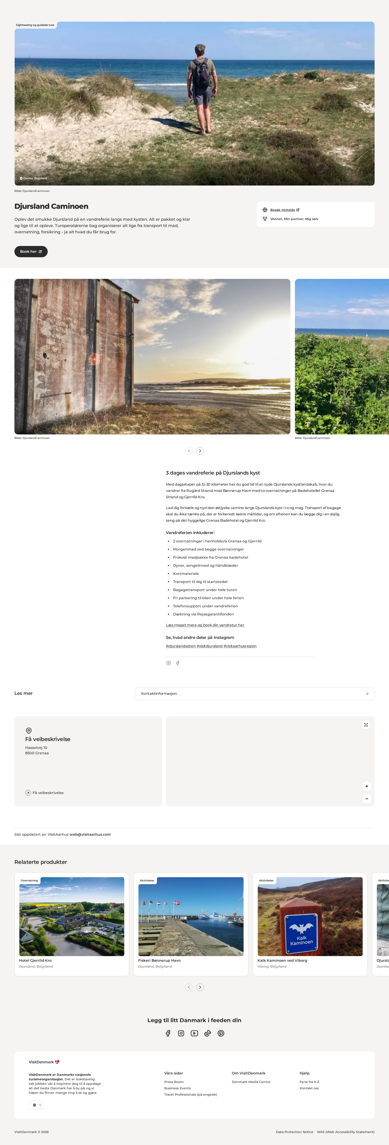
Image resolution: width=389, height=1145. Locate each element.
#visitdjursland (210, 646)
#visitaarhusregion (240, 646)
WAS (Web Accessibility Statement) (346, 1132)
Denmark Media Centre (251, 1082)
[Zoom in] (367, 786)
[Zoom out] (367, 798)
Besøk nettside (282, 210)
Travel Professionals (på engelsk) (190, 1094)
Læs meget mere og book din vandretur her (205, 625)
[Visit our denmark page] (168, 1033)
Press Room (174, 1082)
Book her (28, 251)
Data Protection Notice (294, 1132)
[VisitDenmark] (44, 1062)
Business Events (177, 1088)
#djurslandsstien (181, 646)
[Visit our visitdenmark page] (194, 1033)
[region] (270, 761)
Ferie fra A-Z (309, 1082)
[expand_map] (366, 725)
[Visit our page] (181, 1033)
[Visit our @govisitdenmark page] (208, 1033)
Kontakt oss (309, 1088)
